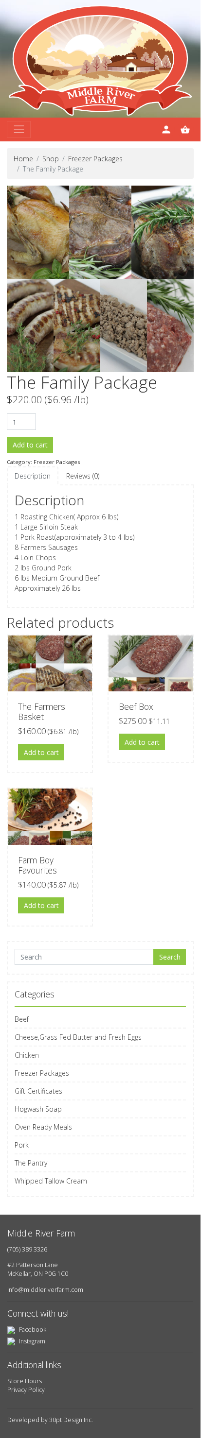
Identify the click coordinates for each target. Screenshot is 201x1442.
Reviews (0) (82, 476)
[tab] (32, 475)
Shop (50, 158)
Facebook (32, 1329)
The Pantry (31, 1162)
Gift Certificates (38, 1091)
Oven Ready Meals (43, 1127)
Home (23, 158)
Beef (22, 1019)
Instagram (31, 1341)
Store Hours (24, 1381)
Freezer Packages (95, 158)
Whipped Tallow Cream (51, 1180)
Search (170, 956)
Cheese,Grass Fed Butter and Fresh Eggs (78, 1037)
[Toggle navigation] (19, 129)
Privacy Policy (26, 1390)
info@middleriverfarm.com (45, 1290)
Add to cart (30, 444)
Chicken (27, 1055)
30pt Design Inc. (71, 1420)
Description (33, 476)
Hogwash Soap (38, 1109)
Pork (22, 1145)
